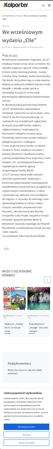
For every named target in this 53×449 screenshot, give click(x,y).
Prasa (19, 15)
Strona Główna (8, 15)
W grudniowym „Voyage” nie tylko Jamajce (38, 327)
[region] (26, 418)
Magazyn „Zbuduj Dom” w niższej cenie (14, 327)
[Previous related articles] (40, 279)
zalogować (22, 370)
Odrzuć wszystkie (26, 442)
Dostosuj (26, 434)
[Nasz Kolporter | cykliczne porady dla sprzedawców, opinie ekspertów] (15, 5)
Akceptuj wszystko (26, 426)
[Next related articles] (47, 279)
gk (9, 47)
